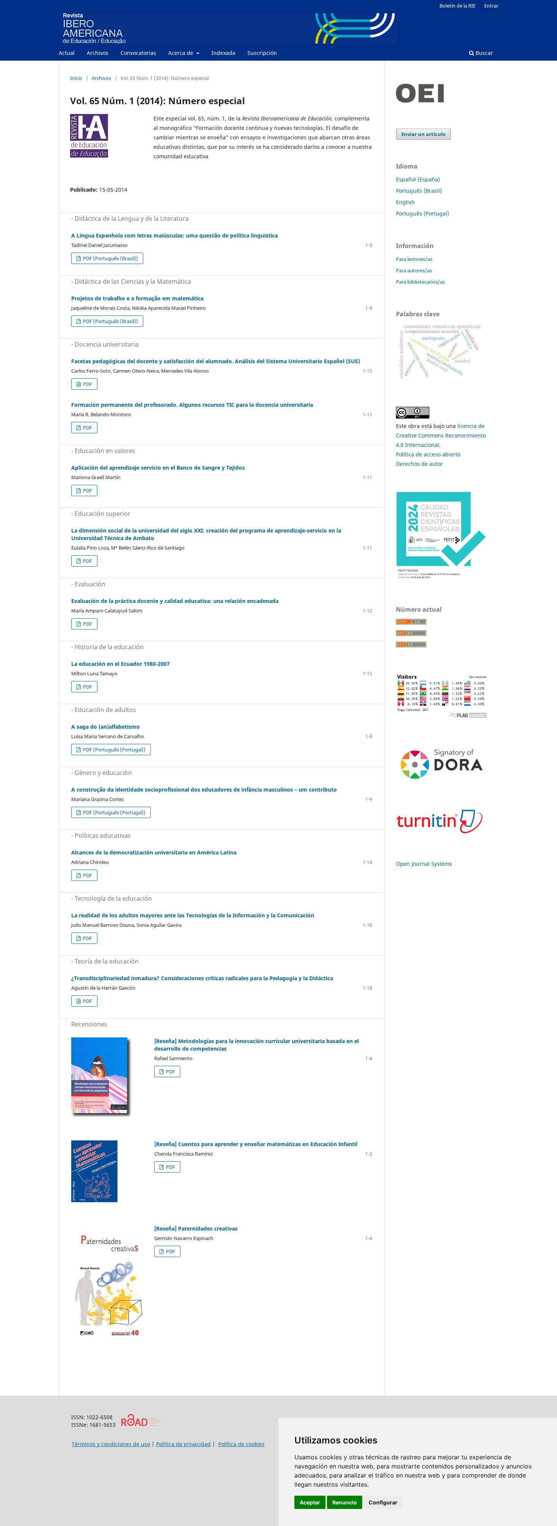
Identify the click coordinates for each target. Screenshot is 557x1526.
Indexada (223, 52)
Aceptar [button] (310, 1502)
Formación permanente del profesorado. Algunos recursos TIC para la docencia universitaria (192, 404)
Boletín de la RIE (458, 5)
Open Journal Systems (424, 863)
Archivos (97, 52)
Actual (67, 52)
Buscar (483, 52)
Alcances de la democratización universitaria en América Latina (153, 852)
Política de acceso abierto (428, 454)
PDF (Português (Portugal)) (114, 749)
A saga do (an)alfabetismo (105, 726)
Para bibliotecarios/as (420, 281)
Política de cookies (241, 1444)
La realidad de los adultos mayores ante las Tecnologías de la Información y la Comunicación (192, 915)
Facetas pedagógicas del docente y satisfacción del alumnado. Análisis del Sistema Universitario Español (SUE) (215, 361)
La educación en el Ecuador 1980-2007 (120, 663)
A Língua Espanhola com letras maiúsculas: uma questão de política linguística (174, 235)
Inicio (76, 78)
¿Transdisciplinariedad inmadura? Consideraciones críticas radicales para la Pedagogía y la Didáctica (202, 978)
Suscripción (262, 52)
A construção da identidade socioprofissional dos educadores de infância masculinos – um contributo (204, 789)
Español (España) (418, 179)
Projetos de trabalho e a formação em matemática (137, 298)
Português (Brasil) (419, 190)
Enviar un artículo (423, 134)
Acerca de (181, 52)
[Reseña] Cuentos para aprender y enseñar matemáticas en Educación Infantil (255, 1144)
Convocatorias (138, 52)
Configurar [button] (383, 1502)
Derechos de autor (419, 463)
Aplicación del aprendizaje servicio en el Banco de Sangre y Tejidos (158, 467)
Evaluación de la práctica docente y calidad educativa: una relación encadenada (174, 600)
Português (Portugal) (422, 213)
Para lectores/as (414, 259)
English (405, 202)
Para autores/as (414, 270)
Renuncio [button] (344, 1502)
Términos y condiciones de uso (111, 1444)
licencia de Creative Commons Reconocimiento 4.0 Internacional (441, 435)
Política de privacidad (183, 1444)
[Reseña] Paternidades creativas (196, 1228)
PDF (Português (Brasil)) (110, 258)
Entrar (491, 5)
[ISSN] (141, 1424)
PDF (87, 384)
